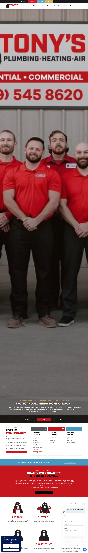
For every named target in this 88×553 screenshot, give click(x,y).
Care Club (49, 1)
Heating (42, 5)
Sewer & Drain (33, 5)
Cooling (49, 5)
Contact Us (32, 1)
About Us (72, 5)
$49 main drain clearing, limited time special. (34, 462)
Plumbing (24, 5)
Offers (65, 5)
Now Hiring (40, 1)
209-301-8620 (23, 1)
